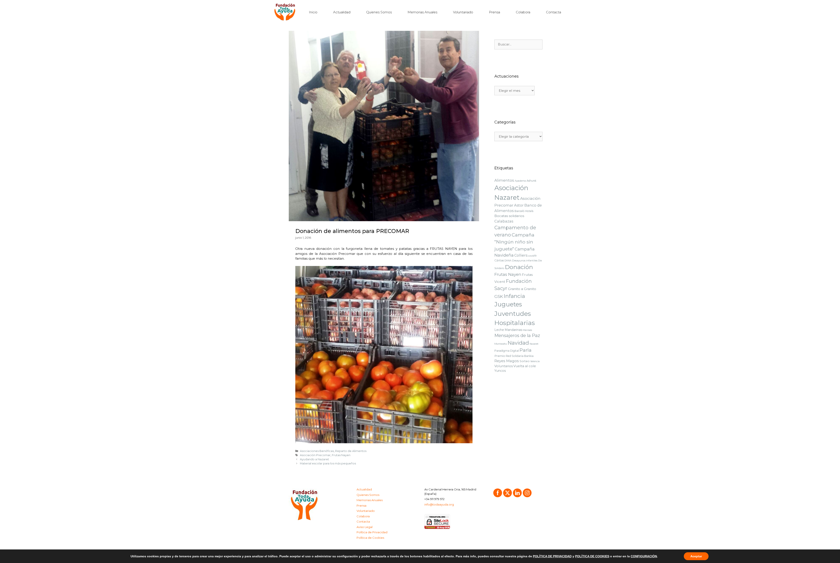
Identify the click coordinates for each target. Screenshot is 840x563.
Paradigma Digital (506, 350)
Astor (519, 205)
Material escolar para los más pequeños (328, 463)
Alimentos (504, 180)
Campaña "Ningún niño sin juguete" (514, 242)
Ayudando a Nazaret (314, 459)
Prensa (494, 12)
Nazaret (534, 343)
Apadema (520, 180)
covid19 (532, 255)
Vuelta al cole (524, 366)
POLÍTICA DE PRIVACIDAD (552, 556)
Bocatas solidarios (509, 216)
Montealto (500, 343)
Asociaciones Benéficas (317, 451)
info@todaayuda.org (439, 504)
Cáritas (499, 260)
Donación (519, 267)
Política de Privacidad (372, 532)
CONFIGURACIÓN (644, 556)
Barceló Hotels (523, 211)
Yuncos (500, 371)
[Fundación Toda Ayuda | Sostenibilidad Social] (286, 12)
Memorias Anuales (422, 12)
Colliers (520, 255)
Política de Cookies (370, 537)
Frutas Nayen (341, 455)
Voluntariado (463, 12)
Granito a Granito (522, 289)
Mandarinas (513, 330)
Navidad (518, 343)
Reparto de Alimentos (350, 451)
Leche (499, 330)
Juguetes (508, 304)
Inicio (313, 12)
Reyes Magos (506, 361)
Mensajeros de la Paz (517, 335)
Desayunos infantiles (524, 260)
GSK (498, 296)
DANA (507, 260)
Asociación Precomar (315, 455)
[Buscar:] (518, 44)
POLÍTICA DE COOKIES (592, 556)
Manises (527, 330)
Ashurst (531, 180)
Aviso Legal (365, 527)
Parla (526, 350)
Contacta (553, 12)
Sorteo (525, 361)
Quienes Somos (379, 12)
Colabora (523, 12)
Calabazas (503, 221)
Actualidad (341, 12)
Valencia (535, 361)
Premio (499, 356)
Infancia (514, 296)
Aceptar (696, 556)
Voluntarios (503, 366)
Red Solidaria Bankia (520, 356)
